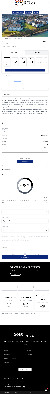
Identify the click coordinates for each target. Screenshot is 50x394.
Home (5, 341)
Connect (25, 344)
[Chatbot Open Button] (46, 390)
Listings (9, 341)
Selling (17, 341)
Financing (21, 341)
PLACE (24, 384)
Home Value (27, 341)
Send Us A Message (25, 369)
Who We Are (32, 341)
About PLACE (43, 341)
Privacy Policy (30, 392)
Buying (13, 341)
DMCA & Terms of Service (39, 392)
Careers (37, 341)
